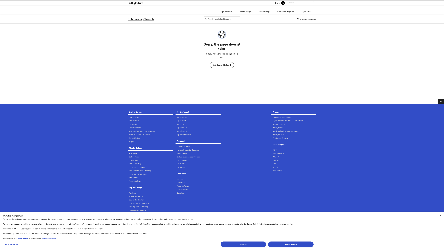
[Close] (440, 215)
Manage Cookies (11, 244)
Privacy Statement (49, 238)
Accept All (243, 244)
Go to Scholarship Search (222, 65)
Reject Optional (291, 244)
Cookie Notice (22, 238)
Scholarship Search (141, 19)
